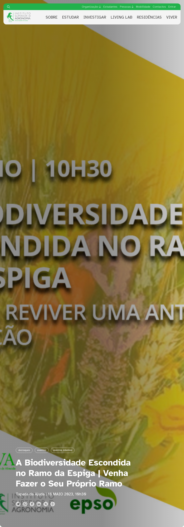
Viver (171, 17)
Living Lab (121, 17)
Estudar (70, 17)
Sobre (51, 17)
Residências (149, 17)
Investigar (94, 17)
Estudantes (110, 6)
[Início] (18, 13)
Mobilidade (143, 6)
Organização (90, 6)
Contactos (159, 6)
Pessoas (125, 6)
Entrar (172, 6)
